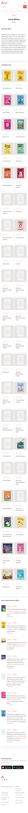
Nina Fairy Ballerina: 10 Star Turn (20, 290)
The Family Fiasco (20, 137)
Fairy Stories (6, 372)
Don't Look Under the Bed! (19, 736)
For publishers (5, 795)
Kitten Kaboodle (20, 112)
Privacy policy (18, 800)
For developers (5, 802)
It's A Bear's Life (7, 456)
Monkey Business (7, 88)
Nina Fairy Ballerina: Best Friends (19, 374)
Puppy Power (6, 264)
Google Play (6, 762)
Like (10, 606)
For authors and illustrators (5, 798)
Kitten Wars (18, 161)
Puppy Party (19, 211)
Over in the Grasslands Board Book (20, 482)
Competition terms (20, 797)
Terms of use (18, 795)
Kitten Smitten (6, 112)
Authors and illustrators (18, 789)
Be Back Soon (6, 587)
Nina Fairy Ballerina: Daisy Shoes (20, 430)
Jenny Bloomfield (19, 646)
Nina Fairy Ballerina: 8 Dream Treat (20, 318)
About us (3, 804)
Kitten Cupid (19, 88)
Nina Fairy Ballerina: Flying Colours (20, 346)
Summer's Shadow (20, 456)
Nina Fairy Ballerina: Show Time (7, 402)
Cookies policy (19, 803)
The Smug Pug (19, 534)
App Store (24, 760)
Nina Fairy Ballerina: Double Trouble (7, 346)
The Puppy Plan (20, 237)
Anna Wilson (10, 613)
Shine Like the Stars (12, 664)
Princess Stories (7, 480)
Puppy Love (6, 137)
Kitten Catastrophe (7, 185)
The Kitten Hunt (7, 161)
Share (15, 606)
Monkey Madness (7, 508)
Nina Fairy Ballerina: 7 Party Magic (7, 318)
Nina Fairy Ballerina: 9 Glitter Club (7, 290)
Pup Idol (18, 264)
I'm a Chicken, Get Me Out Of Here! (15, 611)
